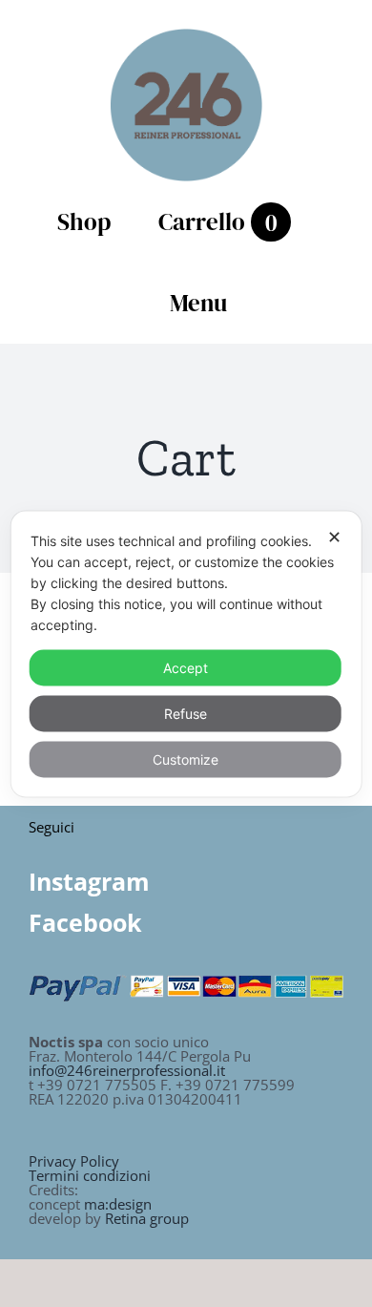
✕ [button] (334, 536)
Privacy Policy (74, 1160)
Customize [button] (185, 758)
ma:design (118, 1203)
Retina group (147, 1218)
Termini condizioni (90, 1175)
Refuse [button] (185, 713)
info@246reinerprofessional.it (127, 1070)
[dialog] (186, 653)
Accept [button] (185, 667)
